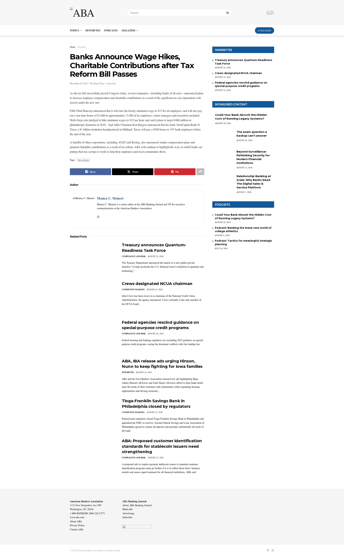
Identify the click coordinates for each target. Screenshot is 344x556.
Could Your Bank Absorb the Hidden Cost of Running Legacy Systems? (243, 216)
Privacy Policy (77, 525)
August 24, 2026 (156, 256)
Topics (74, 30)
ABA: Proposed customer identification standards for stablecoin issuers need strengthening (162, 446)
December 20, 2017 (79, 83)
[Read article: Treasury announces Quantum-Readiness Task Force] (93, 259)
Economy (82, 46)
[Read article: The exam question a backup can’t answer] (223, 137)
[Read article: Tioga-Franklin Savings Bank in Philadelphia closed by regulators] (93, 415)
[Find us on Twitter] (272, 550)
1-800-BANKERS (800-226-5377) (87, 513)
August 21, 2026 (155, 412)
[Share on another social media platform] (200, 171)
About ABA (76, 521)
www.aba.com (77, 517)
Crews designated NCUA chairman (157, 283)
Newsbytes (92, 30)
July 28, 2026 (221, 248)
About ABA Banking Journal (137, 505)
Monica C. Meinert (110, 198)
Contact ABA (76, 529)
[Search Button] (228, 12)
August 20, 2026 (223, 123)
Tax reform (83, 159)
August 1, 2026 (243, 192)
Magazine (128, 30)
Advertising (128, 513)
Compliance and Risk (134, 256)
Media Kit (127, 509)
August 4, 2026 (222, 235)
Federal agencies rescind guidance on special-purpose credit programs (241, 84)
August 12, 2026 (244, 167)
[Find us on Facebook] (268, 550)
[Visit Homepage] (95, 12)
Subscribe (127, 517)
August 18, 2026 (244, 140)
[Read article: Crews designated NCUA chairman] (93, 297)
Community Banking (133, 289)
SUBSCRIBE (264, 30)
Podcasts (111, 30)
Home (72, 46)
